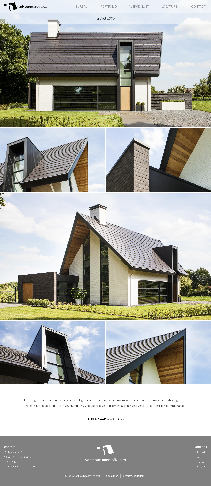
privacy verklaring (133, 475)
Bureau (81, 6)
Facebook (201, 457)
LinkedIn (202, 452)
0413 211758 (11, 461)
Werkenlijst (139, 6)
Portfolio (108, 6)
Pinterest (201, 461)
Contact (198, 6)
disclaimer (112, 475)
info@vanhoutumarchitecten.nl (21, 466)
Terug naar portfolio (105, 419)
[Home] (26, 6)
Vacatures (170, 6)
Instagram (201, 466)
